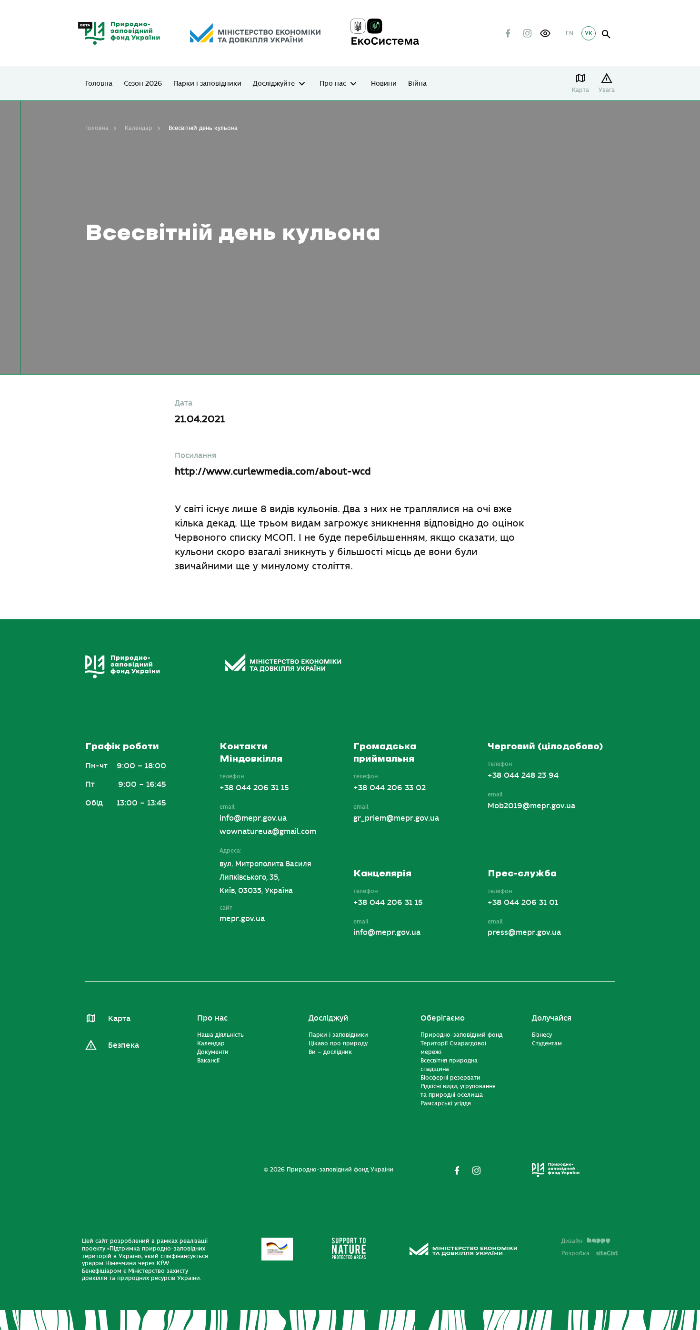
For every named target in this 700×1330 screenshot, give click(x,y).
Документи (213, 1052)
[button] (545, 33)
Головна (98, 84)
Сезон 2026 (143, 84)
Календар (138, 128)
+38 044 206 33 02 (389, 788)
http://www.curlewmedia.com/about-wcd (273, 471)
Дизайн (571, 1241)
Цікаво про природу (338, 1043)
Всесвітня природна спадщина (449, 1064)
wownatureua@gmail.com (268, 831)
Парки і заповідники (207, 84)
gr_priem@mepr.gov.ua (396, 818)
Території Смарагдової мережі (453, 1047)
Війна (417, 84)
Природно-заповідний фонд (461, 1035)
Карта (580, 90)
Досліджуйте (274, 84)
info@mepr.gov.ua (253, 818)
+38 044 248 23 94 (523, 775)
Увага (607, 90)
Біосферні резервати (450, 1077)
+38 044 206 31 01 (523, 902)
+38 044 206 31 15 (254, 788)
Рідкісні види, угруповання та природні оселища (458, 1090)
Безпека (123, 1045)
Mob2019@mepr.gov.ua (531, 806)
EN (569, 33)
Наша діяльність (220, 1035)
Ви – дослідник (330, 1052)
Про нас (333, 84)
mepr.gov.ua (242, 918)
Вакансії (208, 1060)
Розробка (589, 1253)
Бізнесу (542, 1035)
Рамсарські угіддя (445, 1103)
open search (606, 34)
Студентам (547, 1043)
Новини (384, 84)
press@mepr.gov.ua (524, 932)
